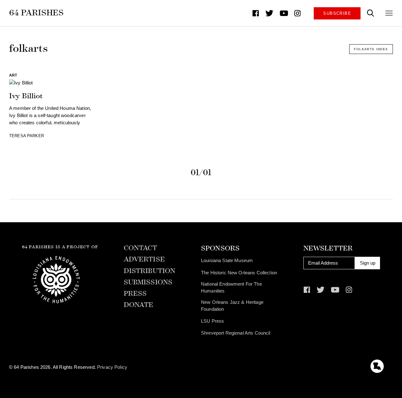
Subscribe (337, 13)
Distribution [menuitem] (150, 271)
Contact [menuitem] (140, 248)
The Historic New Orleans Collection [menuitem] (239, 272)
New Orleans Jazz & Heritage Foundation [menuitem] (232, 306)
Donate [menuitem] (139, 305)
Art (13, 75)
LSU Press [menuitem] (212, 321)
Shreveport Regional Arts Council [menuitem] (235, 333)
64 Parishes (36, 12)
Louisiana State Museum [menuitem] (227, 260)
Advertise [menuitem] (144, 259)
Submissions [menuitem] (148, 282)
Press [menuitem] (135, 293)
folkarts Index (371, 49)
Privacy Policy (112, 367)
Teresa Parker (26, 135)
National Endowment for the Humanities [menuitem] (231, 287)
